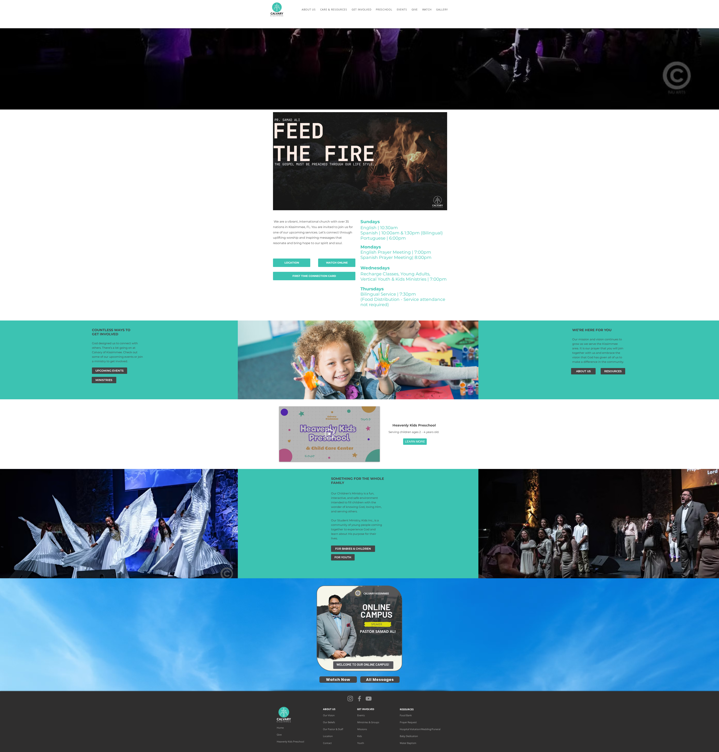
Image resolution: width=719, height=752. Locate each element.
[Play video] (329, 434)
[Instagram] (350, 698)
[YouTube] (368, 698)
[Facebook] (359, 698)
